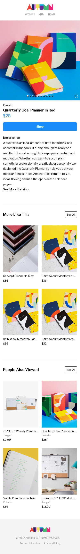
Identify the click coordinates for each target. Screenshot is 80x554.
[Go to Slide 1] (28, 96)
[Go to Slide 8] (47, 95)
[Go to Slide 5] (38, 95)
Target (7, 435)
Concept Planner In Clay (18, 276)
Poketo (8, 105)
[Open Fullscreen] (76, 96)
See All (71, 214)
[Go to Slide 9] (49, 95)
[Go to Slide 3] (33, 95)
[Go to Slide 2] (30, 95)
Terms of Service (30, 543)
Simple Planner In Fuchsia (19, 498)
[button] (40, 60)
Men (41, 14)
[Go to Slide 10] (52, 95)
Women (30, 14)
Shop (40, 126)
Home (51, 14)
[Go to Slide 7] (44, 95)
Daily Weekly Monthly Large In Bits (25, 338)
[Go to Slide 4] (36, 95)
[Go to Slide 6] (41, 95)
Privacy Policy (52, 543)
